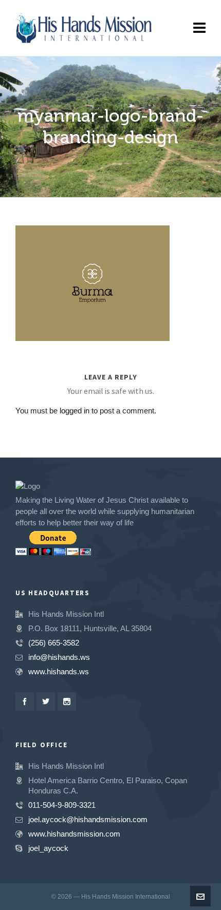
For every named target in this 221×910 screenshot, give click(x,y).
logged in (74, 410)
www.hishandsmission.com (74, 833)
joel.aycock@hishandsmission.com (88, 819)
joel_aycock (48, 848)
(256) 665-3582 (53, 642)
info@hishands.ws (59, 657)
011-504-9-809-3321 (62, 805)
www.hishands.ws (58, 671)
